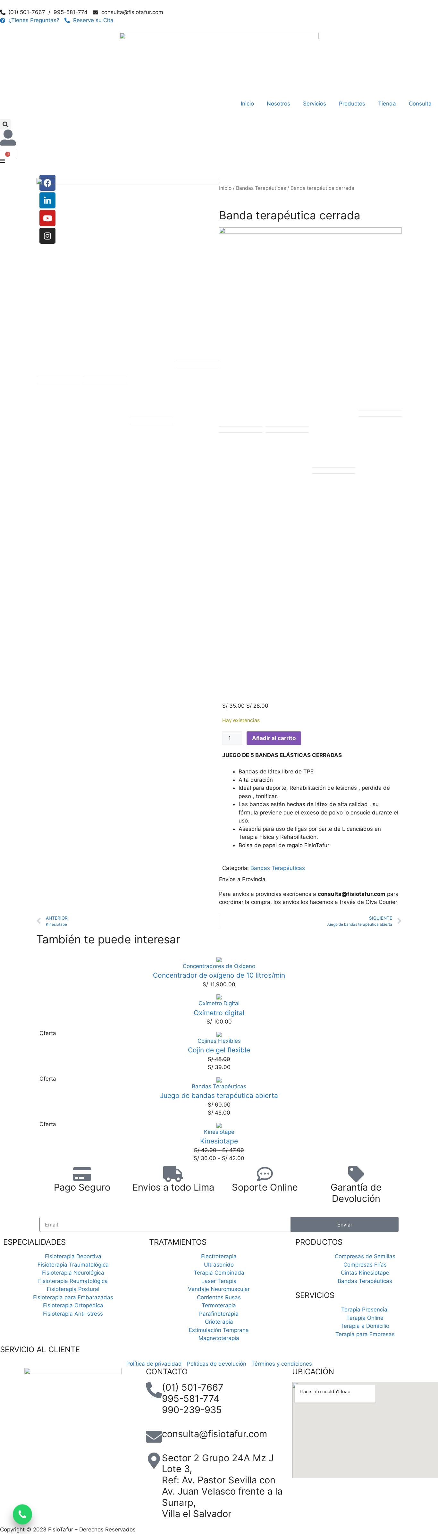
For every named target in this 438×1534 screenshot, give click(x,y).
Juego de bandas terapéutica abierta (219, 1096)
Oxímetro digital (219, 1013)
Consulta (420, 103)
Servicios (314, 103)
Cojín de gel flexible (219, 1050)
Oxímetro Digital (219, 1003)
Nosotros (278, 103)
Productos (352, 103)
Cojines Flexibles (219, 1041)
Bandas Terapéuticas (277, 868)
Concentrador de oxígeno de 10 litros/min (219, 975)
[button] (5, 124)
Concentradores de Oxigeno (219, 966)
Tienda (387, 103)
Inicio (247, 103)
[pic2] (127, 269)
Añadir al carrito (274, 738)
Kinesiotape (219, 1132)
